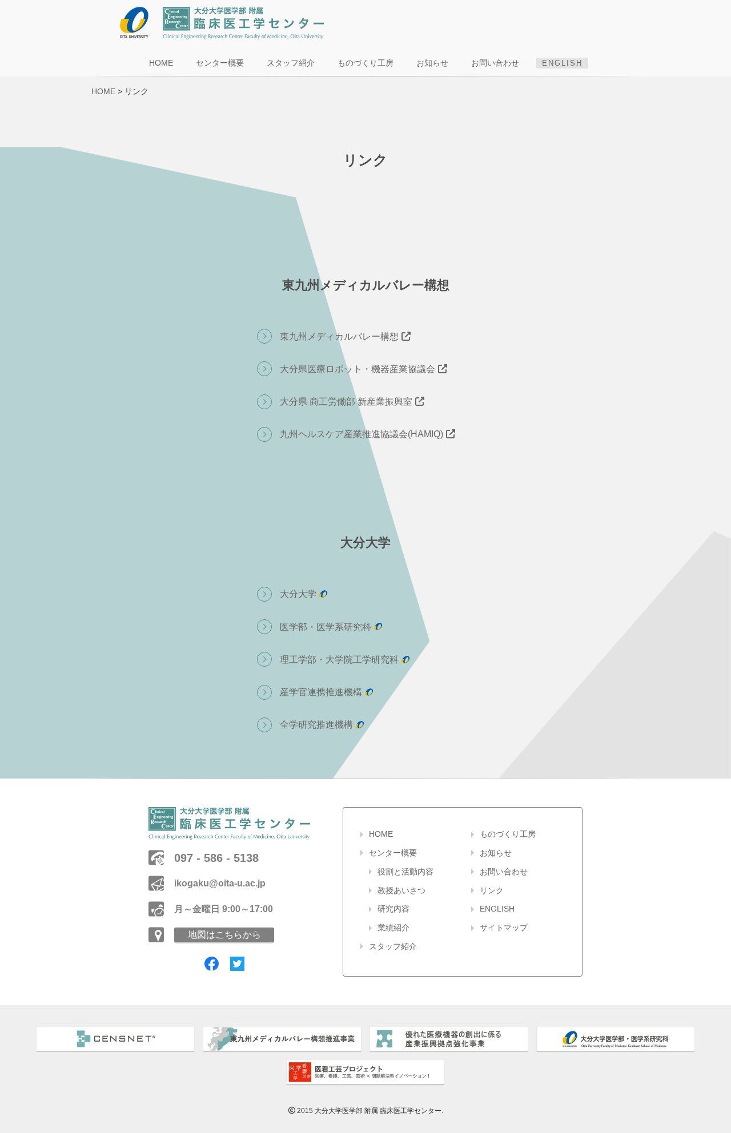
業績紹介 (393, 927)
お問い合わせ (495, 62)
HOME (161, 62)
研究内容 (393, 908)
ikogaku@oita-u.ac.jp (220, 883)
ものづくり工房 (365, 62)
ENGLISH (562, 63)
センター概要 (220, 62)
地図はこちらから (224, 935)
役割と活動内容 (405, 871)
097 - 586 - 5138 (216, 858)
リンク (492, 890)
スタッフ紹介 (291, 62)
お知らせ (432, 62)
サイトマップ (504, 927)
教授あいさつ (401, 890)
